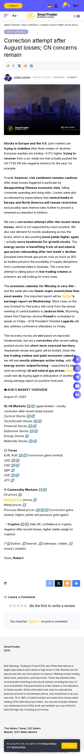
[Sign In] (56, 6)
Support (13, 5)
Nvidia (66, 296)
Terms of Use (18, 747)
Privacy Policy (49, 743)
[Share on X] (19, 66)
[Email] (25, 66)
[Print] (31, 66)
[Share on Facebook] (13, 66)
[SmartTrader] (42, 16)
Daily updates (16, 32)
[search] (68, 5)
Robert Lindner (22, 77)
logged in (34, 621)
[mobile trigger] (7, 15)
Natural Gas (13, 500)
